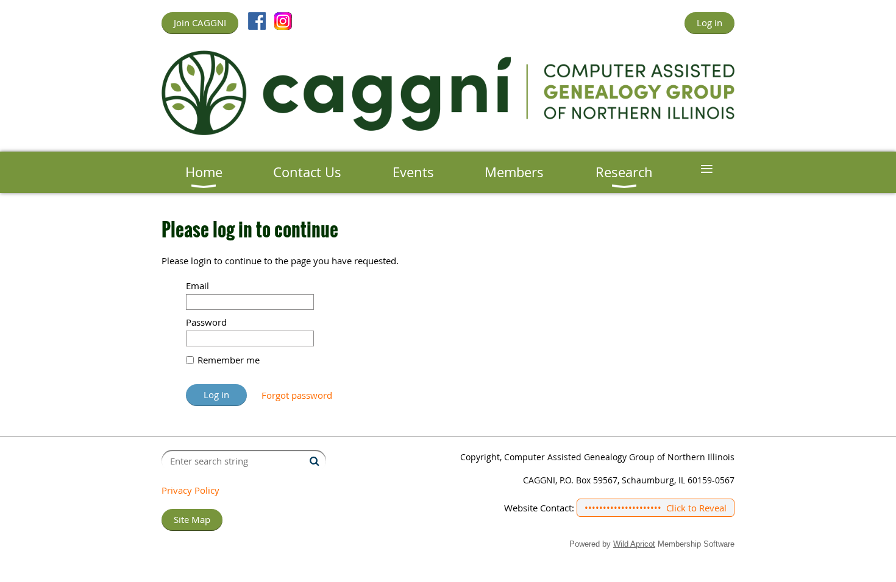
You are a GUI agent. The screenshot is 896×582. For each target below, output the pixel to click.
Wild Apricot (634, 544)
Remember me (228, 360)
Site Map (192, 519)
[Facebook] (257, 21)
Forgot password (296, 395)
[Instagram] (283, 21)
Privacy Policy (190, 490)
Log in (709, 22)
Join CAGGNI (200, 22)
